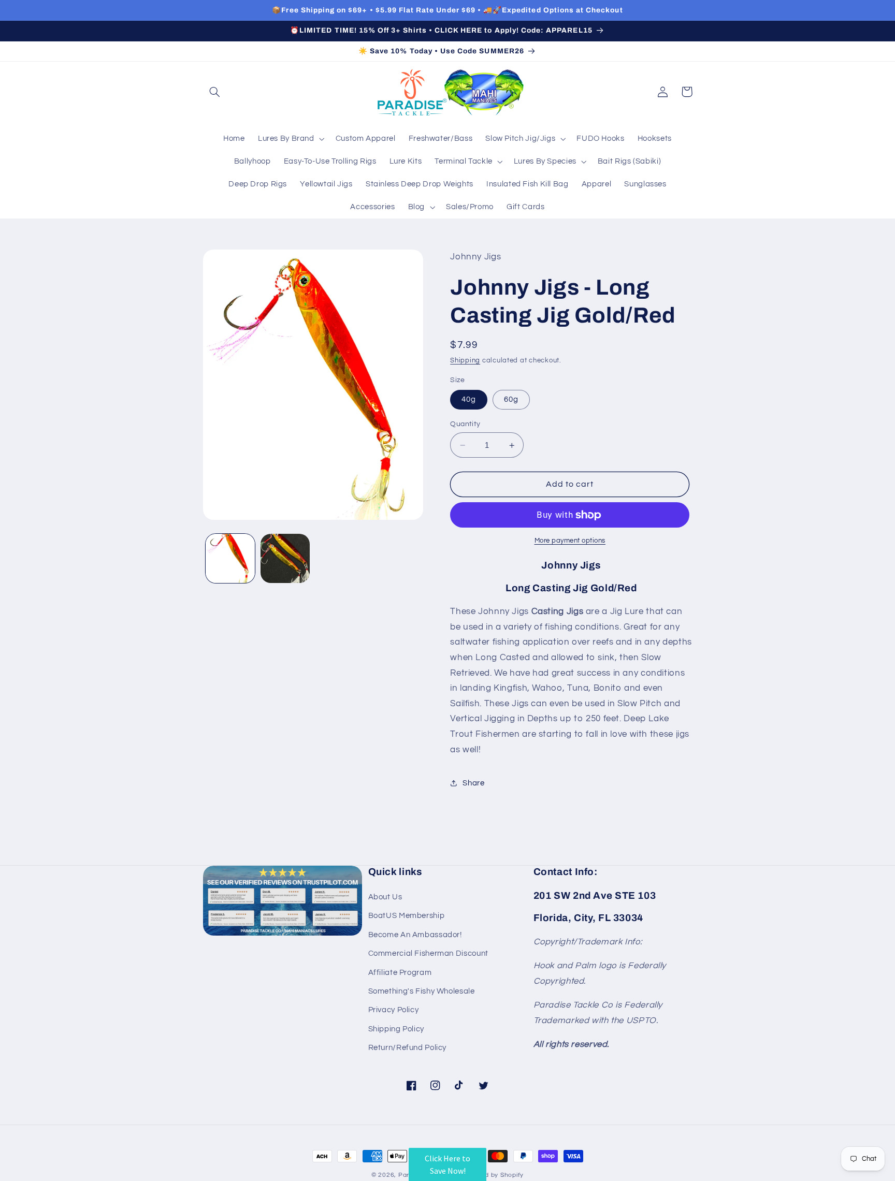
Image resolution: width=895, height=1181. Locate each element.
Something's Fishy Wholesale (421, 991)
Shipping (465, 360)
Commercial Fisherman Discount (428, 953)
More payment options (570, 540)
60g (511, 399)
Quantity (465, 424)
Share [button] (473, 783)
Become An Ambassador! (415, 935)
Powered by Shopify (492, 1175)
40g (468, 399)
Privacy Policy (393, 1010)
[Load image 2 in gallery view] (285, 558)
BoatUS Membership (406, 916)
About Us (385, 897)
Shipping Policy (396, 1029)
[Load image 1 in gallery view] (230, 558)
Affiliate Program (400, 972)
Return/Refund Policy (407, 1048)
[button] (215, 92)
